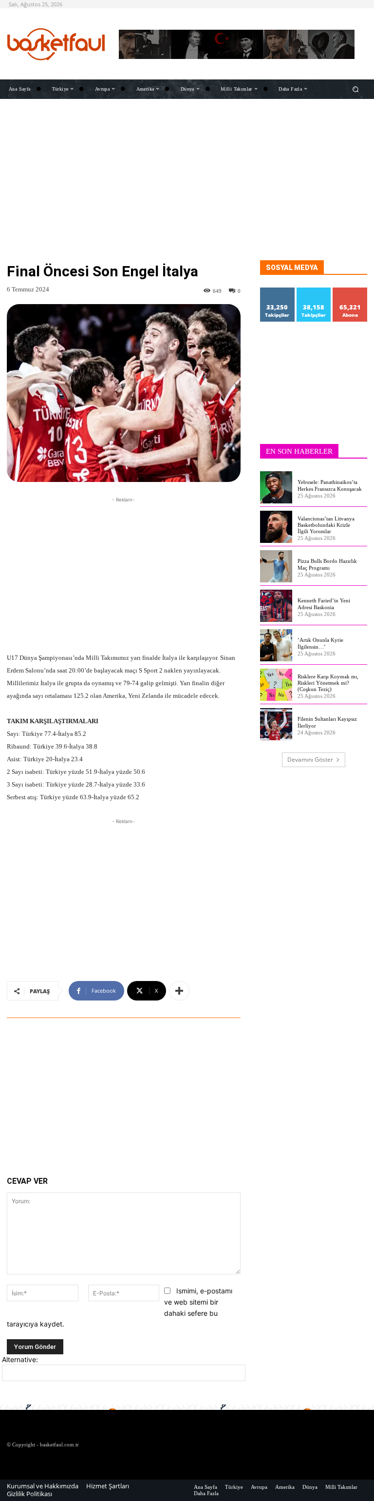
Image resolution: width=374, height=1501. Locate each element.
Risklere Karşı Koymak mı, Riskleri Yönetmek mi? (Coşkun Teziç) (328, 683)
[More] (179, 991)
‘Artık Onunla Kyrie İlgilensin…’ (320, 643)
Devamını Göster (310, 759)
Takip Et (277, 291)
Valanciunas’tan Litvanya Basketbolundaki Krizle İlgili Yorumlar (326, 525)
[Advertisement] (187, 192)
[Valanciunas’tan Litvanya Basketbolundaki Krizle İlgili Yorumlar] (276, 527)
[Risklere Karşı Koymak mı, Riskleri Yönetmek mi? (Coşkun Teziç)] (276, 685)
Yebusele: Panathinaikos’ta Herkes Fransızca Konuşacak (330, 485)
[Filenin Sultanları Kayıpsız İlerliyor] (276, 724)
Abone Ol (350, 291)
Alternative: (20, 1359)
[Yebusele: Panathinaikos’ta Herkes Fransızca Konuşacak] (276, 487)
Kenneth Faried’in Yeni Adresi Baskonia (324, 603)
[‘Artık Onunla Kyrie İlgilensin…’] (276, 645)
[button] (355, 88)
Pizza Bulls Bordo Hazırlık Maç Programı (327, 564)
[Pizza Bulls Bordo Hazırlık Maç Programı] (276, 566)
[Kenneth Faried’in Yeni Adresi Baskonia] (276, 606)
